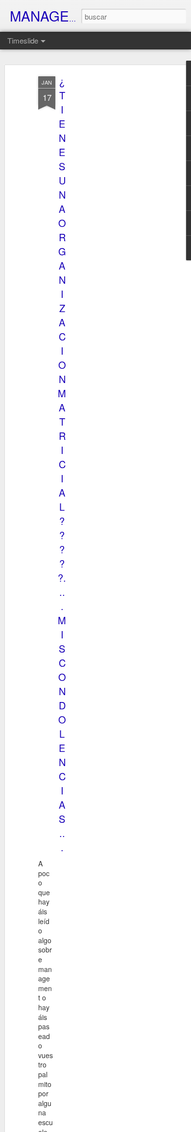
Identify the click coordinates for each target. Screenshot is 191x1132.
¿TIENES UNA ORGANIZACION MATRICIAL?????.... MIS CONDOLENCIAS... (62, 464)
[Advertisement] (107, 230)
